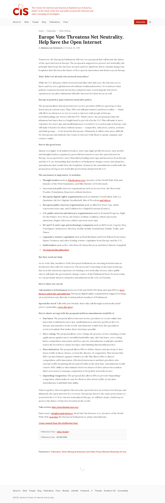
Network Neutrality (110, 452)
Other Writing (63, 432)
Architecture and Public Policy (88, 452)
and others (105, 200)
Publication (56, 452)
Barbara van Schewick (51, 48)
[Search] (150, 22)
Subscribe (140, 22)
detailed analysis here (62, 413)
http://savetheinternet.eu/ (65, 407)
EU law (123, 452)
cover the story (65, 307)
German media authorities (56, 249)
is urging (54, 417)
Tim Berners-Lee (76, 180)
